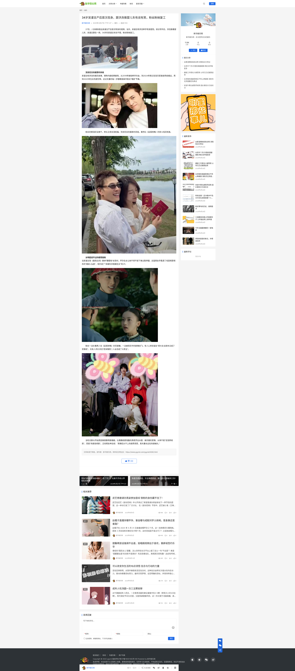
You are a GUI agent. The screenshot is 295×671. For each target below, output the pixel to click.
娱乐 (116, 23)
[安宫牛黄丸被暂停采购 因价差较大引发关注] (188, 187)
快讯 (131, 4)
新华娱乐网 (86, 23)
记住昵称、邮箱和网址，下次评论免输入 (99, 638)
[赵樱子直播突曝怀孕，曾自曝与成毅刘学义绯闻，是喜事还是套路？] (96, 528)
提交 (171, 638)
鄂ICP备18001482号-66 (128, 659)
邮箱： (118, 634)
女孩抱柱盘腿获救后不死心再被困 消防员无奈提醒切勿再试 (204, 176)
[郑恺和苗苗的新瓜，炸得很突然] (188, 241)
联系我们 (96, 655)
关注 (194, 50)
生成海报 (147, 668)
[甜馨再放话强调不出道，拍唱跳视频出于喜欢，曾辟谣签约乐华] (96, 550)
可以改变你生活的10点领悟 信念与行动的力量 (135, 566)
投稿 (212, 3)
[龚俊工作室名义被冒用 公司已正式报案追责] (188, 165)
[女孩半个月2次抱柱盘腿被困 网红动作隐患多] (188, 155)
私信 (204, 50)
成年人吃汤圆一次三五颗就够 (127, 588)
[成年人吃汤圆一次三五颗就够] (96, 596)
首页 (103, 4)
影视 (104, 655)
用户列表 (122, 655)
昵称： (87, 634)
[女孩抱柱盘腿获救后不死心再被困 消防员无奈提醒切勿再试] (188, 176)
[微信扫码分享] (154, 668)
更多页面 (139, 4)
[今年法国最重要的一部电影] (188, 230)
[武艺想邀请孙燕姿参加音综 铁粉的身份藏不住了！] (96, 505)
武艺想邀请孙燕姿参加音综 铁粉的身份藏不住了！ (138, 498)
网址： (150, 634)
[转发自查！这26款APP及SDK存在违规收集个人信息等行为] (188, 198)
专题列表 (123, 4)
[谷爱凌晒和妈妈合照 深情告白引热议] (188, 144)
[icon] (192, 659)
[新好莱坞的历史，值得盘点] (188, 208)
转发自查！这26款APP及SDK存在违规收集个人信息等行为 (204, 198)
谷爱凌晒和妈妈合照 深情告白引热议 (197, 62)
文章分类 (112, 4)
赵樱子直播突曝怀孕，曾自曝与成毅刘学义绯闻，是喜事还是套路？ (143, 522)
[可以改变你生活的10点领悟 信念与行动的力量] (96, 573)
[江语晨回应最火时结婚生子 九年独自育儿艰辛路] (188, 219)
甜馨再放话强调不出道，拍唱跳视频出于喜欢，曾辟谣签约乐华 (143, 545)
